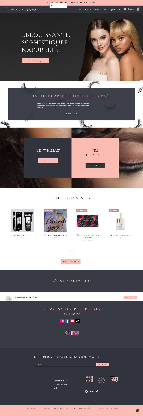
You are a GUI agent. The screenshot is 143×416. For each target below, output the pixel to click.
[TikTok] (77, 321)
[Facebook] (67, 321)
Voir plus (71, 251)
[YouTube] (72, 321)
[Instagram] (62, 321)
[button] (138, 9)
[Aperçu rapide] (22, 220)
